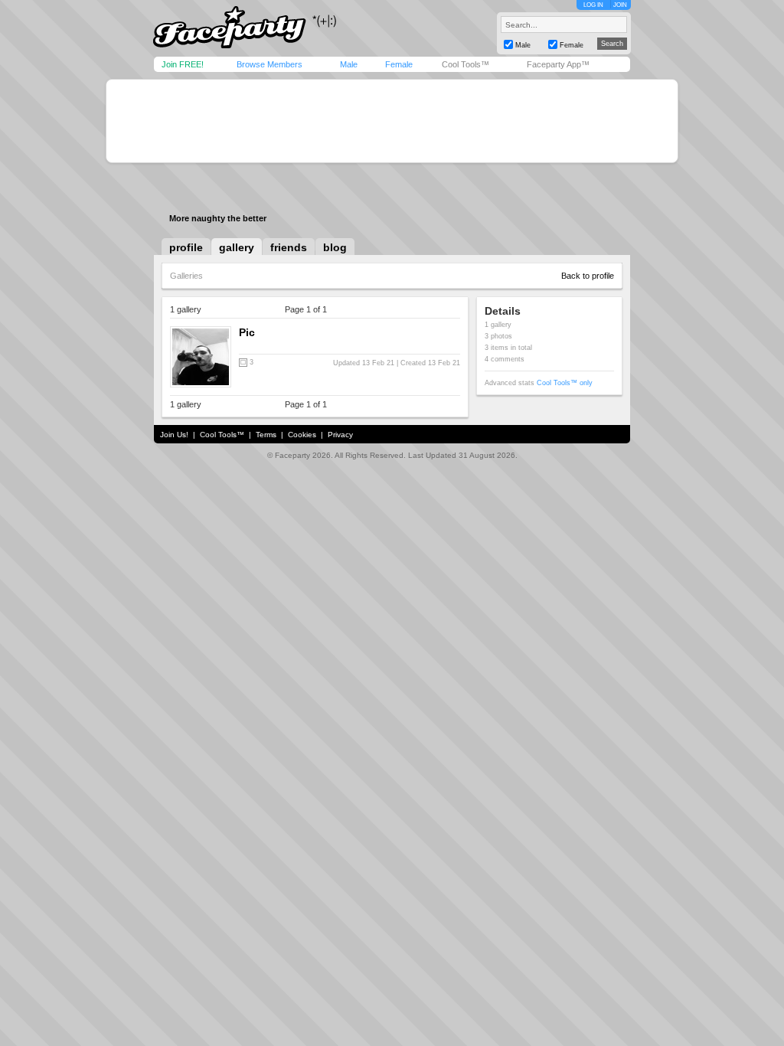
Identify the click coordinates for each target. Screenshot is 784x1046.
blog (335, 247)
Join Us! (174, 434)
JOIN (620, 5)
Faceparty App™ (558, 64)
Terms (266, 434)
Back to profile (587, 275)
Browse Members (269, 64)
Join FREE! (183, 64)
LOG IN (593, 5)
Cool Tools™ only (565, 383)
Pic (247, 332)
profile (186, 247)
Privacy (340, 434)
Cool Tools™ (465, 64)
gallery (236, 247)
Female (399, 64)
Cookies (302, 434)
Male (349, 64)
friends (288, 247)
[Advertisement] (392, 121)
